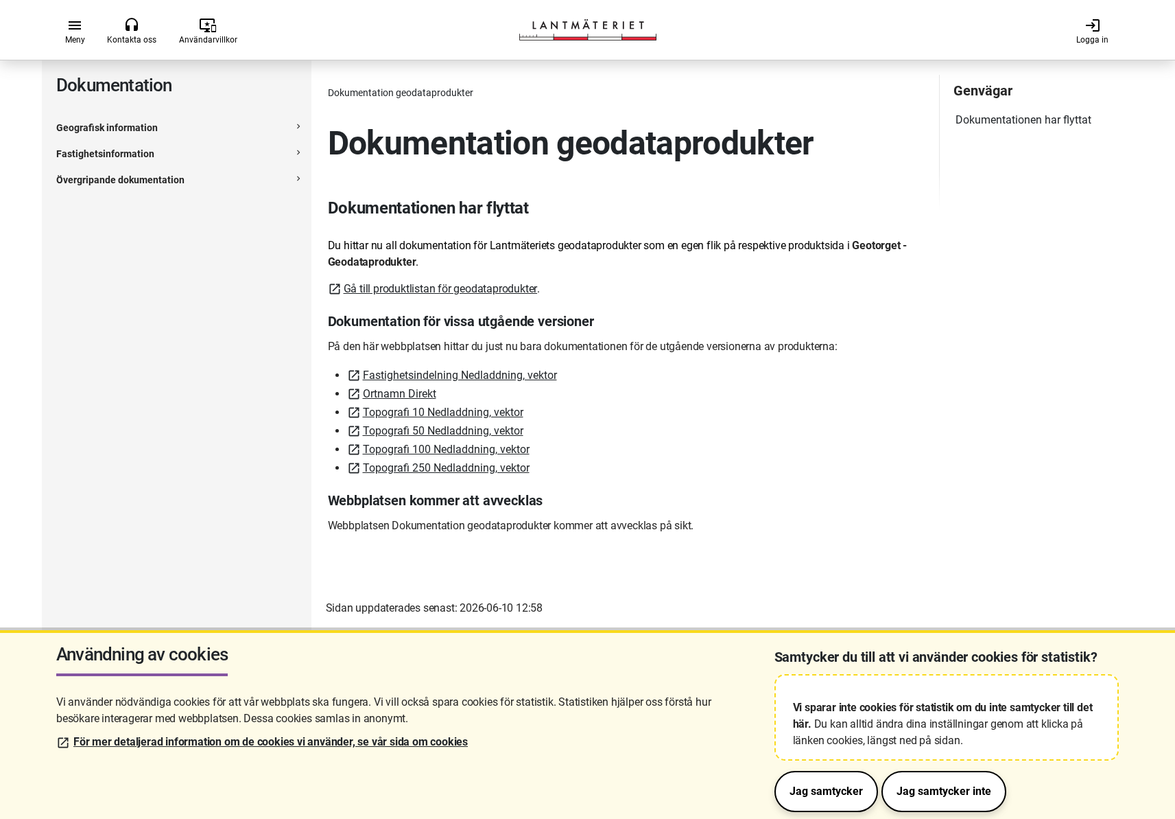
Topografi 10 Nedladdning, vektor (443, 412)
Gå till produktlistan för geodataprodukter (441, 288)
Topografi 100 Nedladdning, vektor (446, 449)
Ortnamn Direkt (399, 393)
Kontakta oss (131, 31)
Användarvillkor (208, 31)
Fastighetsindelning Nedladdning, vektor (460, 375)
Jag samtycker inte (944, 791)
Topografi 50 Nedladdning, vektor (443, 430)
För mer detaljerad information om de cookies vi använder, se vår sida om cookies (270, 741)
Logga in (1092, 31)
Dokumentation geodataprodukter (400, 92)
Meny (75, 31)
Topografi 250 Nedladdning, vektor (446, 467)
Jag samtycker (826, 791)
